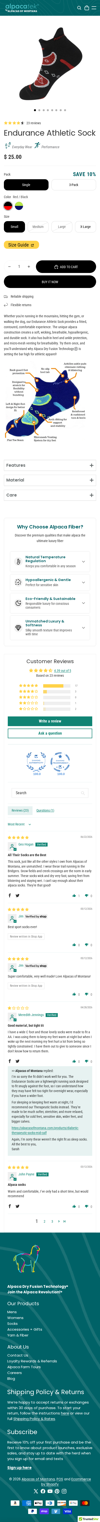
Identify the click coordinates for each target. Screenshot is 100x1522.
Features (15, 465)
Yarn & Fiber (17, 1335)
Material (15, 480)
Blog (11, 1378)
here (65, 1413)
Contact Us (17, 1355)
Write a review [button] (50, 721)
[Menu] (94, 7)
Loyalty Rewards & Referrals (32, 1361)
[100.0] (36, 762)
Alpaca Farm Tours (24, 1366)
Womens (15, 1317)
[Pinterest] (57, 1491)
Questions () (45, 810)
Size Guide (19, 245)
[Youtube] (50, 1491)
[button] (29, 686)
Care (11, 495)
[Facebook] (43, 1491)
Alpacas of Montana (38, 1479)
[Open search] (79, 8)
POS (60, 1479)
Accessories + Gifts (24, 1329)
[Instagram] (64, 1491)
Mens (12, 1311)
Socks (12, 1323)
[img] (18, 837)
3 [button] (52, 1221)
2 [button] (44, 1221)
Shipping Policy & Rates (34, 1418)
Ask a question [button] (50, 733)
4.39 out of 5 (62, 671)
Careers (14, 1372)
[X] (36, 1491)
